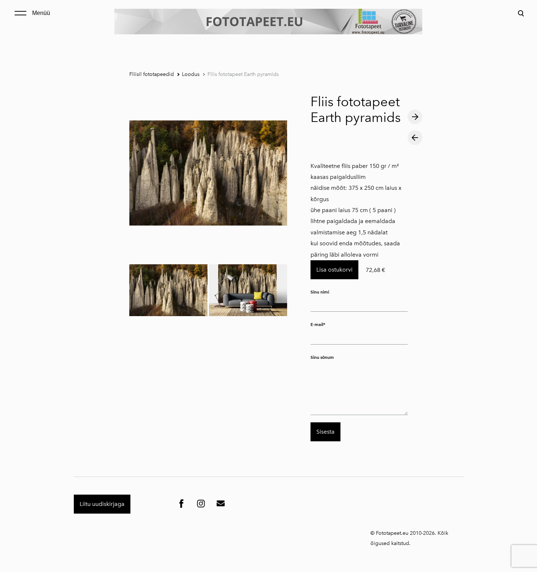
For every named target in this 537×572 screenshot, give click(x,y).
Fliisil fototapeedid (151, 74)
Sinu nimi (320, 292)
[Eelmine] (415, 137)
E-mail (317, 324)
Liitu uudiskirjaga (102, 503)
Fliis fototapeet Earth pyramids (243, 74)
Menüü (41, 13)
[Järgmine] (415, 117)
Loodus (190, 74)
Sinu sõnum (322, 357)
